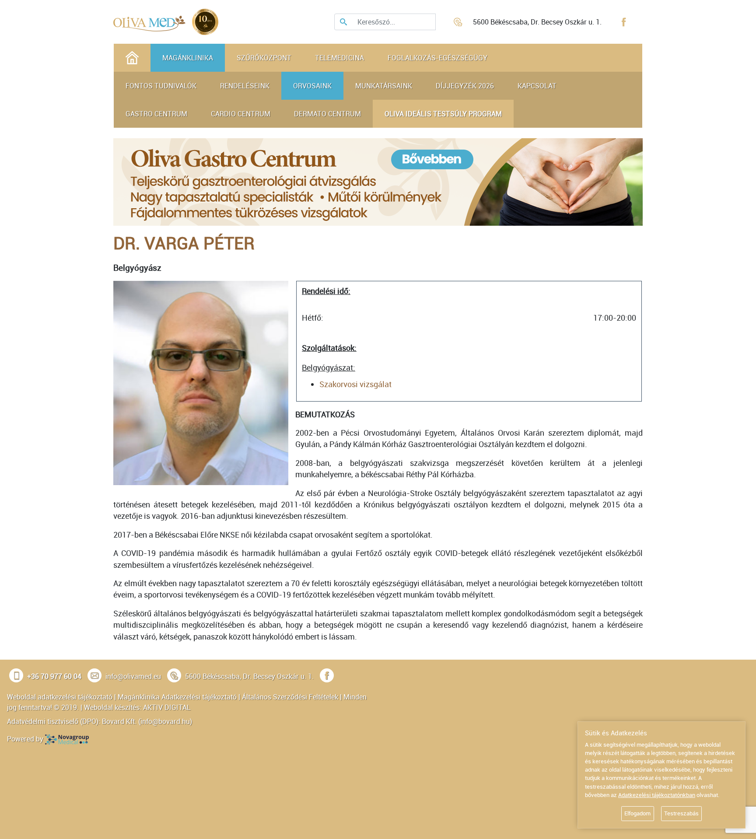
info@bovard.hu (165, 721)
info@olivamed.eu (133, 676)
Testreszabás (681, 813)
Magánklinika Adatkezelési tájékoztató (177, 697)
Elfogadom (637, 813)
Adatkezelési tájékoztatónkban (656, 795)
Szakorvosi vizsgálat (355, 384)
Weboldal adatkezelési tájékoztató (59, 697)
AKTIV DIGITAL (167, 707)
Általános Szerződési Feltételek (290, 697)
